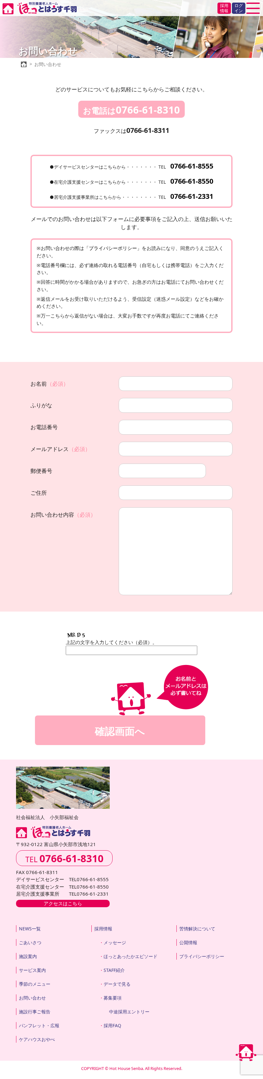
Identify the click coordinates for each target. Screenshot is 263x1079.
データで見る (117, 984)
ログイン (238, 8)
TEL (64, 858)
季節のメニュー (34, 984)
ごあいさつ (30, 942)
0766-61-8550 (191, 181)
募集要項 (113, 998)
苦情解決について (197, 929)
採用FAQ (112, 1025)
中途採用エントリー (129, 1012)
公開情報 (188, 942)
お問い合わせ (32, 998)
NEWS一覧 (30, 929)
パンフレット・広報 (39, 1025)
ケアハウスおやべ (37, 1039)
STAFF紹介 (114, 970)
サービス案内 (32, 970)
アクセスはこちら (63, 903)
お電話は (131, 109)
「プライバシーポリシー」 (113, 248)
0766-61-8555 (191, 166)
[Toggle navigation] (253, 8)
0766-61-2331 (191, 196)
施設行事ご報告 (34, 1012)
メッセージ (115, 942)
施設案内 (28, 956)
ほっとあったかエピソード (130, 956)
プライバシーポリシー (201, 956)
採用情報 (224, 8)
